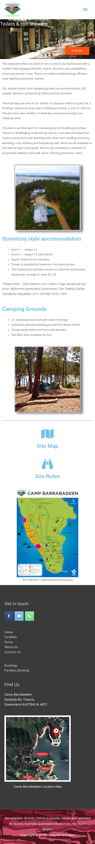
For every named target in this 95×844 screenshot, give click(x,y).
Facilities (10, 637)
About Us (10, 647)
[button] (43, 55)
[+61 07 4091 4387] (29, 616)
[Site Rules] (47, 464)
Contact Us (12, 652)
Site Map (47, 446)
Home (8, 632)
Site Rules (47, 476)
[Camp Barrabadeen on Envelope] (19, 616)
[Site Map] (47, 433)
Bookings (10, 665)
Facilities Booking (16, 670)
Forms (8, 642)
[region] (47, 39)
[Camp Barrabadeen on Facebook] (8, 616)
